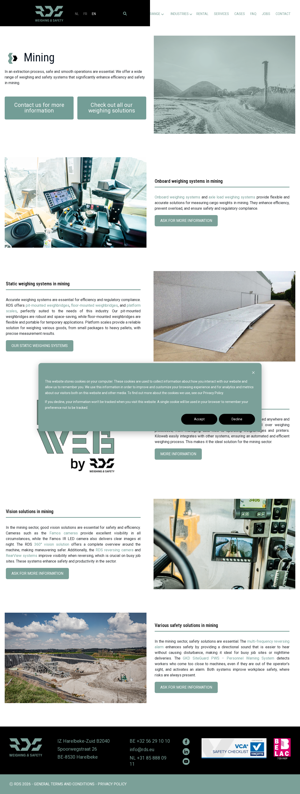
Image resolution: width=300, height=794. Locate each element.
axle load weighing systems (232, 197)
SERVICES (221, 14)
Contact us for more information (39, 108)
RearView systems (21, 555)
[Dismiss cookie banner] (253, 372)
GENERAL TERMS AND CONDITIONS (64, 784)
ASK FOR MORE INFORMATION (187, 222)
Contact (283, 14)
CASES (239, 14)
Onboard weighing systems (177, 197)
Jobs (266, 14)
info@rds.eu (142, 749)
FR (85, 14)
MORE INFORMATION (179, 456)
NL (77, 14)
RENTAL (202, 14)
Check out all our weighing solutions (111, 108)
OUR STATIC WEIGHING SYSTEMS (41, 347)
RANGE (155, 14)
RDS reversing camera (114, 550)
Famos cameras (63, 533)
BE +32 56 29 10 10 (150, 741)
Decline (237, 419)
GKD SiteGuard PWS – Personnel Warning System (228, 658)
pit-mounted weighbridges (47, 305)
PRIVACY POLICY (112, 784)
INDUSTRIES (180, 14)
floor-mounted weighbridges (94, 305)
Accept (199, 419)
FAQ (253, 14)
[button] (125, 13)
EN (94, 14)
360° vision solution (51, 544)
